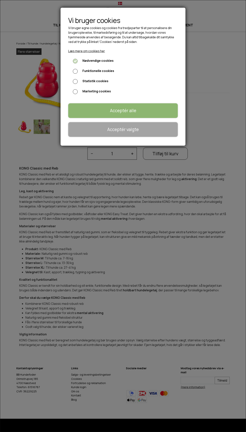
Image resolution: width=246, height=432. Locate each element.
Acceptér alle (123, 111)
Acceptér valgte (123, 129)
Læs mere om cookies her (86, 51)
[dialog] (123, 216)
